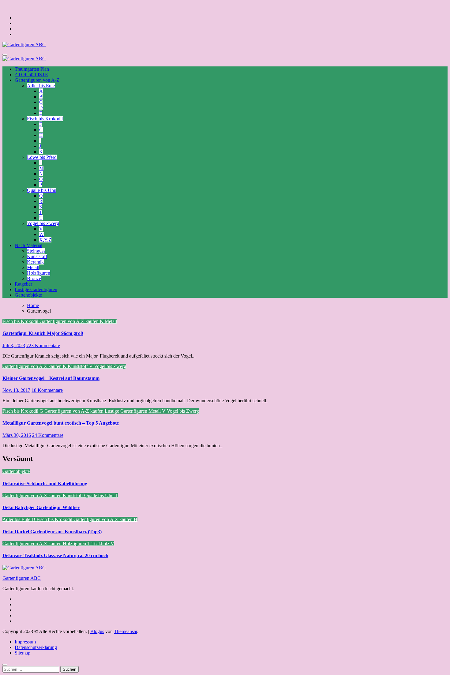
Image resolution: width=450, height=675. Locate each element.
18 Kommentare (47, 390)
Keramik (35, 261)
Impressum (25, 641)
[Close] (4, 665)
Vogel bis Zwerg (43, 223)
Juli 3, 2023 (13, 345)
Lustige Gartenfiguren (36, 289)
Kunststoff (37, 256)
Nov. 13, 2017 (16, 390)
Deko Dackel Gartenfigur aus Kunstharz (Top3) (52, 531)
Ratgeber (23, 284)
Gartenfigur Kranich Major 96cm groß (42, 333)
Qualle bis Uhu (41, 190)
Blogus (97, 631)
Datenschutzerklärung (36, 647)
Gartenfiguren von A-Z (37, 80)
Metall (33, 267)
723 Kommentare (43, 345)
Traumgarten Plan (32, 69)
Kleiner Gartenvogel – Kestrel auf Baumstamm (50, 378)
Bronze (34, 278)
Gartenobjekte (28, 295)
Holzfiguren (38, 273)
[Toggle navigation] (4, 55)
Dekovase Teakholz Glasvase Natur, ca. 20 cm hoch (55, 555)
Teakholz (101, 543)
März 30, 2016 (16, 435)
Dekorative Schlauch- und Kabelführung (44, 483)
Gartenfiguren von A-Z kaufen (69, 321)
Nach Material (28, 245)
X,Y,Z (45, 239)
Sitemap (22, 652)
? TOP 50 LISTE (31, 74)
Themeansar (125, 631)
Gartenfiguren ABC (21, 578)
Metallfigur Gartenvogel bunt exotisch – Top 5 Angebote (60, 423)
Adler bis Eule (41, 85)
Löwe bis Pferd (42, 157)
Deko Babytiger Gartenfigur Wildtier (41, 507)
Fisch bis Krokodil (45, 118)
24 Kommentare (47, 435)
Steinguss (36, 250)
